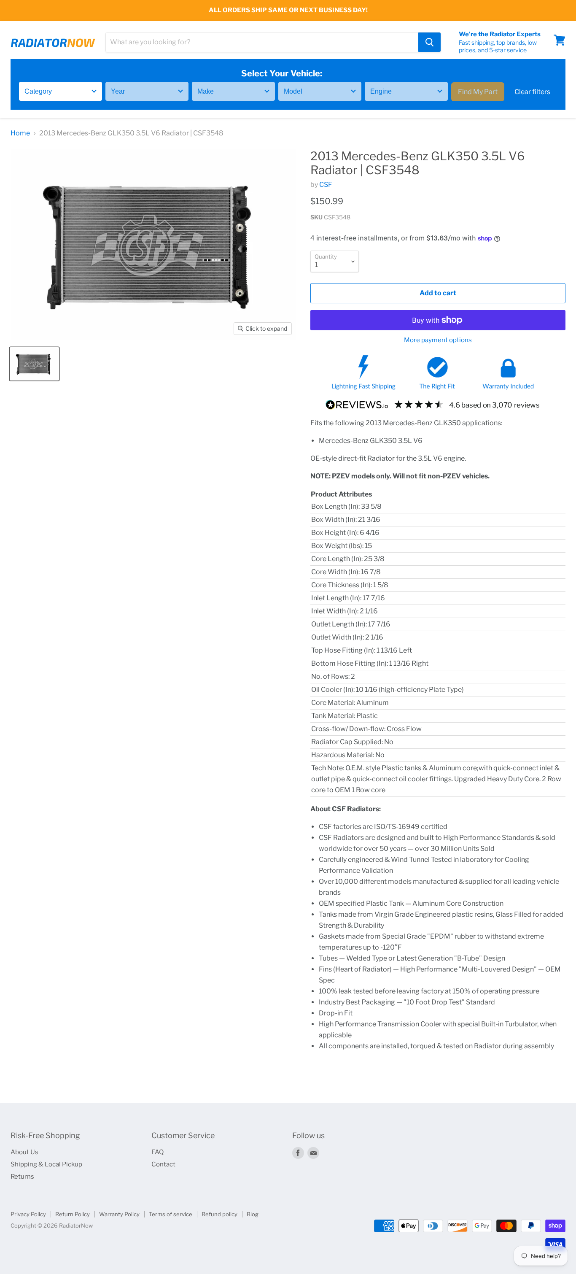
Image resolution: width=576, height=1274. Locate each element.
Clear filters (532, 91)
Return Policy (72, 1214)
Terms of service (170, 1214)
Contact (163, 1164)
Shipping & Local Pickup (46, 1164)
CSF (325, 185)
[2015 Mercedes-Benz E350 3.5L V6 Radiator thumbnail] (34, 364)
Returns (22, 1176)
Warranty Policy (119, 1214)
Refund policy (219, 1214)
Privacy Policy (28, 1214)
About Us (24, 1152)
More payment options (438, 340)
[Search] (429, 42)
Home (20, 133)
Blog (252, 1214)
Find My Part (478, 91)
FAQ (157, 1152)
